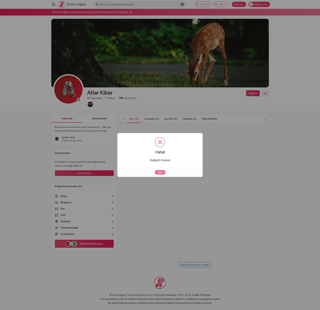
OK (160, 172)
